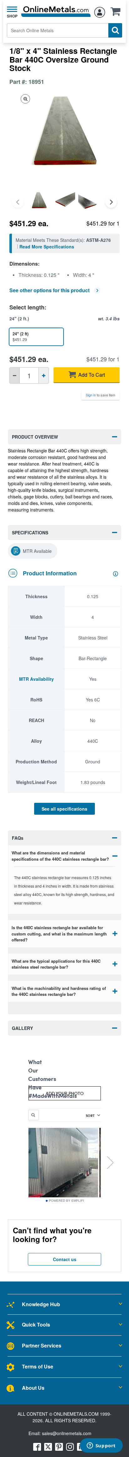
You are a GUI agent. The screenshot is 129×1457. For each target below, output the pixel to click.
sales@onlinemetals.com (66, 1433)
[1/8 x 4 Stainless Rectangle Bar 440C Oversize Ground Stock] (39, 202)
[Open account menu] (99, 11)
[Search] (115, 30)
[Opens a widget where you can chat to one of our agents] (101, 1446)
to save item (100, 394)
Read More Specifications (46, 246)
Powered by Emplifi (66, 1200)
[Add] (44, 375)
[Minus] (14, 375)
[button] (117, 13)
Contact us (64, 1259)
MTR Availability (36, 679)
